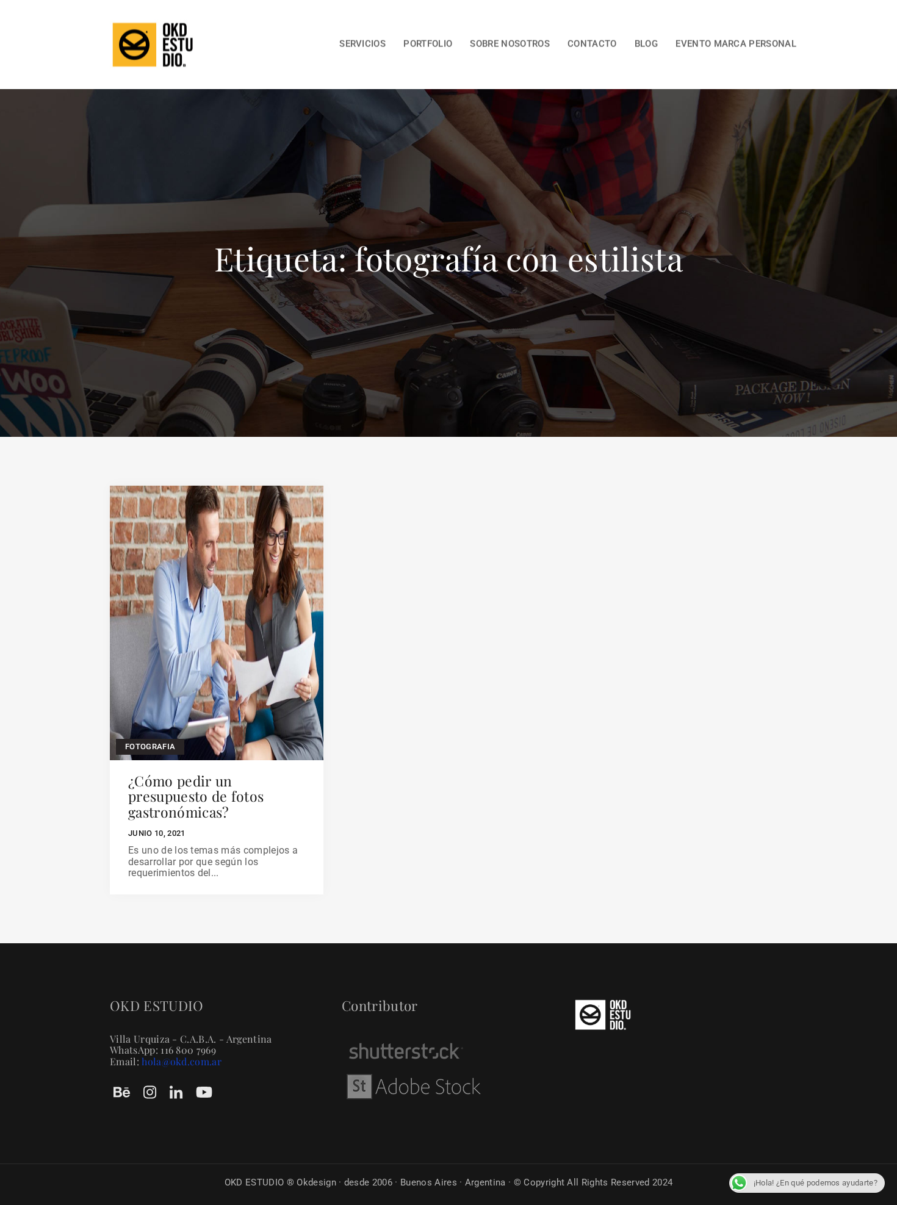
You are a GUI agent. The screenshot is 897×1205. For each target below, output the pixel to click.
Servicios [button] (362, 43)
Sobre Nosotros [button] (509, 43)
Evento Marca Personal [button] (735, 43)
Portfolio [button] (427, 43)
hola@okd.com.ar (182, 1061)
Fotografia (150, 746)
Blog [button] (646, 43)
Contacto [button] (592, 43)
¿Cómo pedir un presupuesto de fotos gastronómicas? (196, 796)
